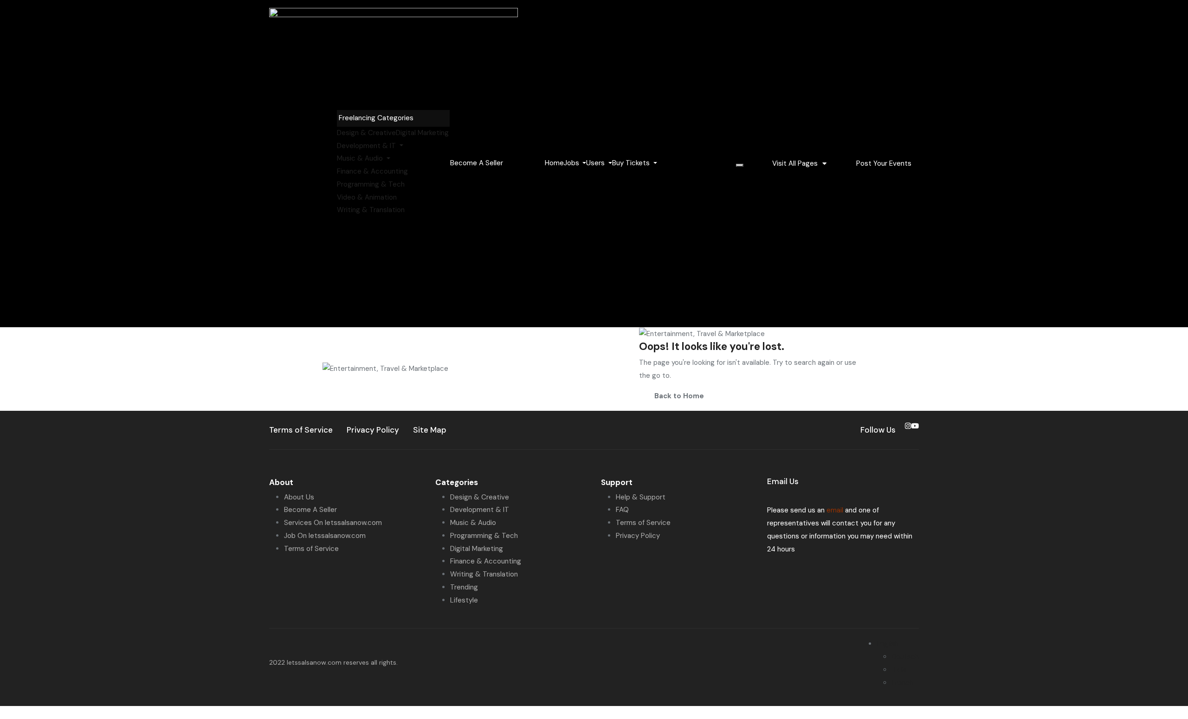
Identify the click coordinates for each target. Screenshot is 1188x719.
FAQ (622, 509)
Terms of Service (311, 548)
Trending (464, 587)
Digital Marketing (422, 132)
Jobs (572, 163)
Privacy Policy (638, 535)
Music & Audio (361, 158)
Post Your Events (883, 163)
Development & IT (367, 145)
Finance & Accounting (372, 171)
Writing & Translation (371, 209)
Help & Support (640, 497)
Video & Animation (367, 197)
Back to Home (679, 396)
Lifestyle (464, 600)
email (834, 510)
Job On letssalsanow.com (325, 535)
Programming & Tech (371, 184)
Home (554, 163)
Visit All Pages (795, 163)
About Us (299, 497)
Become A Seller (310, 509)
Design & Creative (366, 132)
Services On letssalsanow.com (333, 522)
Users (596, 163)
